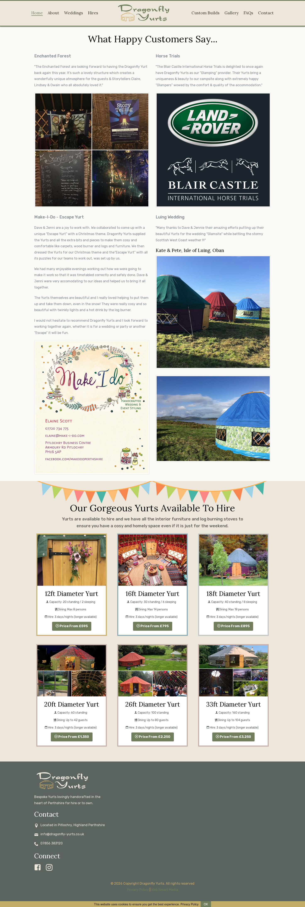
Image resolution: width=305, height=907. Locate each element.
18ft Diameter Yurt (233, 594)
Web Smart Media (164, 890)
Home (37, 12)
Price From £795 (154, 626)
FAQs (248, 12)
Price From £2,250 (154, 737)
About (53, 12)
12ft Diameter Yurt (71, 594)
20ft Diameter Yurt (71, 704)
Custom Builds (206, 12)
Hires (93, 12)
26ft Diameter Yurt (152, 704)
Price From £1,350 (73, 737)
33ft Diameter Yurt (233, 704)
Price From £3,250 (235, 737)
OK (206, 904)
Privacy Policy (138, 890)
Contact (266, 12)
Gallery (231, 12)
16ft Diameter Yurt (152, 594)
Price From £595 (73, 626)
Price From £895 (235, 626)
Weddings (73, 12)
